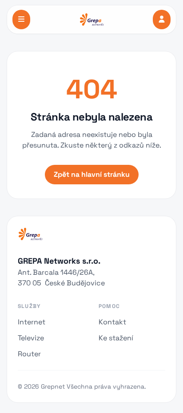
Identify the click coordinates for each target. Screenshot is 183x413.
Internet (31, 322)
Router (29, 353)
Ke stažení (116, 338)
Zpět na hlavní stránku (92, 174)
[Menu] (21, 19)
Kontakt (112, 322)
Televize (31, 338)
